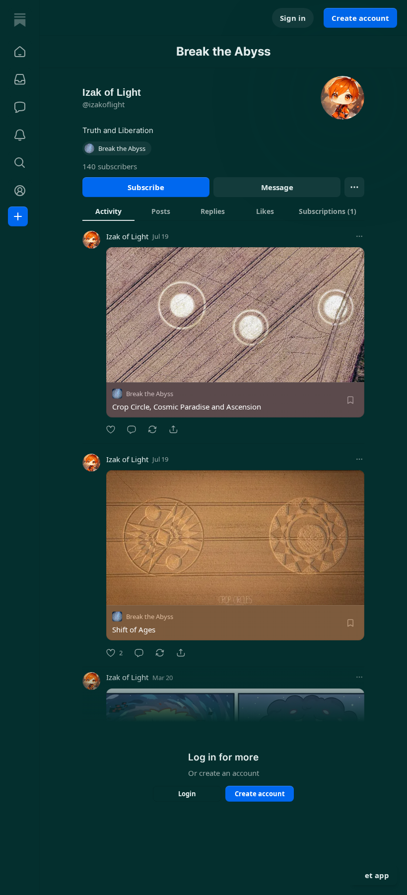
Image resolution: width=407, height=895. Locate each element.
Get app (374, 875)
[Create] (18, 216)
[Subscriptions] (20, 79)
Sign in (293, 18)
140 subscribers (109, 166)
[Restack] (152, 429)
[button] (20, 52)
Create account (360, 18)
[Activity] (20, 135)
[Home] (20, 20)
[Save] (350, 400)
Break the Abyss (149, 393)
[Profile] (20, 191)
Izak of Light (127, 236)
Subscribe (146, 187)
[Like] (110, 429)
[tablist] (223, 211)
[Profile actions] (354, 187)
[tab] (108, 211)
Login (187, 793)
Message (277, 187)
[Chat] (20, 107)
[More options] (359, 236)
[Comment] (131, 429)
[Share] (173, 429)
